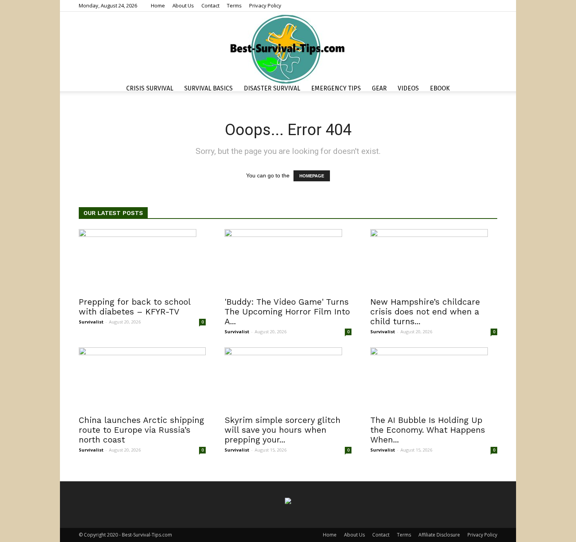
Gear (379, 88)
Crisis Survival (149, 88)
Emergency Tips (336, 88)
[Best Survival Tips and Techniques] (288, 48)
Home (158, 5)
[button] (487, 89)
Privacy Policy (265, 5)
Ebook (440, 88)
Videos (408, 88)
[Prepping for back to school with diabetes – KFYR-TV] (142, 260)
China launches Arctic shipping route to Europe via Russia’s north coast (141, 429)
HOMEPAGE (311, 175)
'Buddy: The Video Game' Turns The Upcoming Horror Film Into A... (287, 311)
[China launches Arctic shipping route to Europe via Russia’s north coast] (142, 378)
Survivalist (91, 322)
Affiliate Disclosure (439, 534)
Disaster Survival (272, 88)
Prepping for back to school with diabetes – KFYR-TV (134, 306)
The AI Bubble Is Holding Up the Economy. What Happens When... (427, 429)
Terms (234, 5)
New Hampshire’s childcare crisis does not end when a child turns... (425, 311)
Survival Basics (208, 88)
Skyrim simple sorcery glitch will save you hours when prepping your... (283, 429)
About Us (183, 5)
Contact (210, 5)
